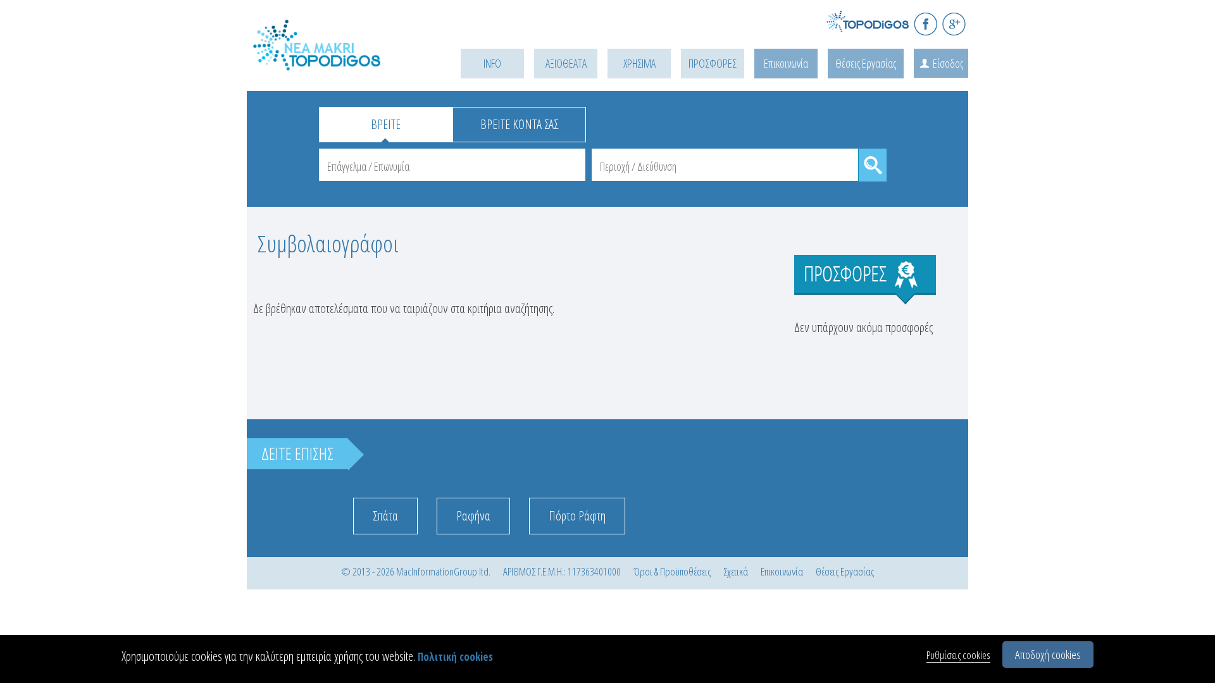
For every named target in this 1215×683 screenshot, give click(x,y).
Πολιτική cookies (455, 656)
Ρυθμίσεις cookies (958, 655)
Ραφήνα (473, 515)
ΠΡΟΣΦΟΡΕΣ (712, 63)
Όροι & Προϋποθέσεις (672, 571)
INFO (492, 63)
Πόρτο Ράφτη (577, 515)
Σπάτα (385, 515)
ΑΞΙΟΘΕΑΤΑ (566, 63)
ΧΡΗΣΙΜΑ (639, 63)
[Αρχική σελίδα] (335, 61)
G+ (954, 23)
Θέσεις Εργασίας (865, 63)
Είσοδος (948, 63)
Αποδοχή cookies (1048, 654)
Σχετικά (735, 571)
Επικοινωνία (786, 63)
